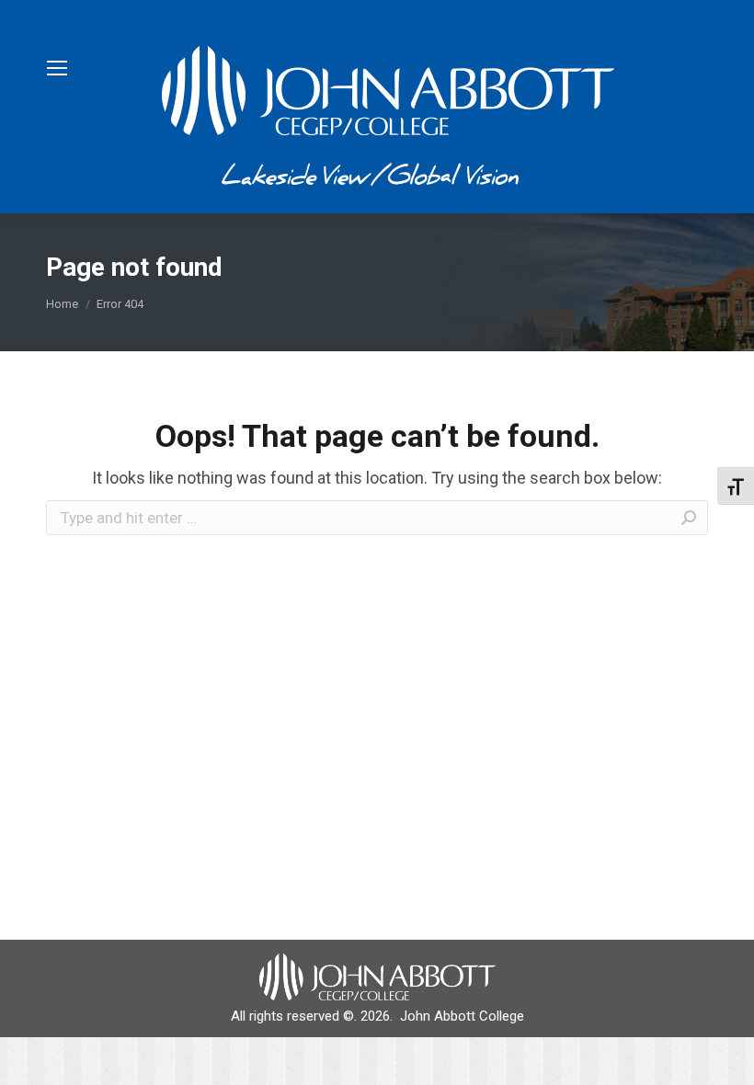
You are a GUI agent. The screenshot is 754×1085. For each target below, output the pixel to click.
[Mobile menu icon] (57, 68)
